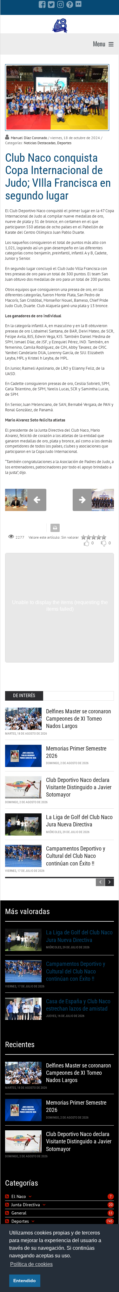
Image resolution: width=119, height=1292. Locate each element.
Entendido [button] (24, 1280)
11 (111, 1213)
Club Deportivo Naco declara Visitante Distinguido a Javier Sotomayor (78, 787)
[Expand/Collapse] (30, 1197)
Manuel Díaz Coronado (29, 137)
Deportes (64, 142)
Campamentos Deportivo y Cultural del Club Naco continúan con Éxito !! (75, 856)
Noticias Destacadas (40, 142)
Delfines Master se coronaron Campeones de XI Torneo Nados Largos (78, 719)
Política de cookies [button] (31, 1264)
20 (111, 1204)
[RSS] (7, 1197)
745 (110, 1221)
